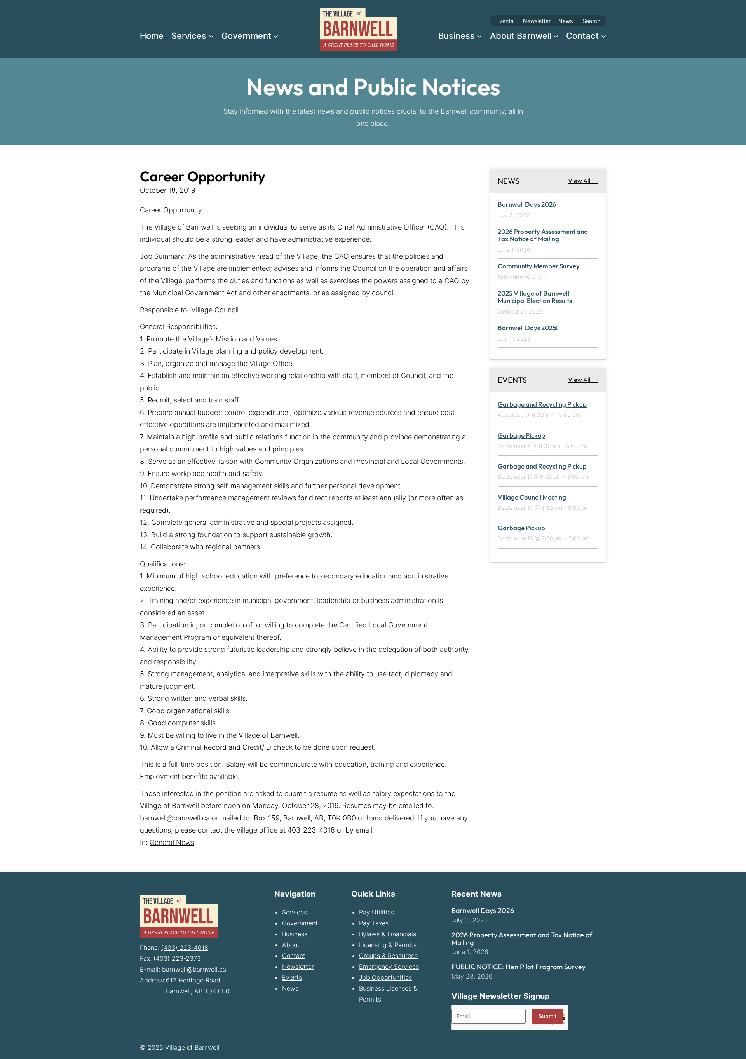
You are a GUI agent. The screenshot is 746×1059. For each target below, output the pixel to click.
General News (172, 842)
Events (504, 20)
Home (152, 36)
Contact (293, 956)
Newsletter (537, 20)
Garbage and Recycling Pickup (542, 404)
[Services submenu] (211, 35)
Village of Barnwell (192, 1047)
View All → (583, 181)
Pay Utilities (376, 912)
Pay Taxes (374, 923)
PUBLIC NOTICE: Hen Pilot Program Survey (518, 967)
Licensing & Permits (388, 945)
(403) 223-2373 (177, 958)
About (291, 945)
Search (591, 20)
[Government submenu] (275, 35)
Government (300, 923)
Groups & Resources (388, 956)
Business (294, 934)
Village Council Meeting (532, 497)
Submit (547, 1016)
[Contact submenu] (603, 35)
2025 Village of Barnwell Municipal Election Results (535, 297)
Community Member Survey (539, 266)
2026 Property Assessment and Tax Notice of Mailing (543, 235)
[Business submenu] (479, 35)
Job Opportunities (385, 977)
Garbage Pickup (521, 435)
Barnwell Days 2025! (528, 328)
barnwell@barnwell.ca (194, 969)
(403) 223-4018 (184, 947)
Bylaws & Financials (387, 934)
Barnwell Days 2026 (527, 204)
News (565, 20)
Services (294, 912)
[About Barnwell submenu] (555, 35)
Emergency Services (389, 966)
